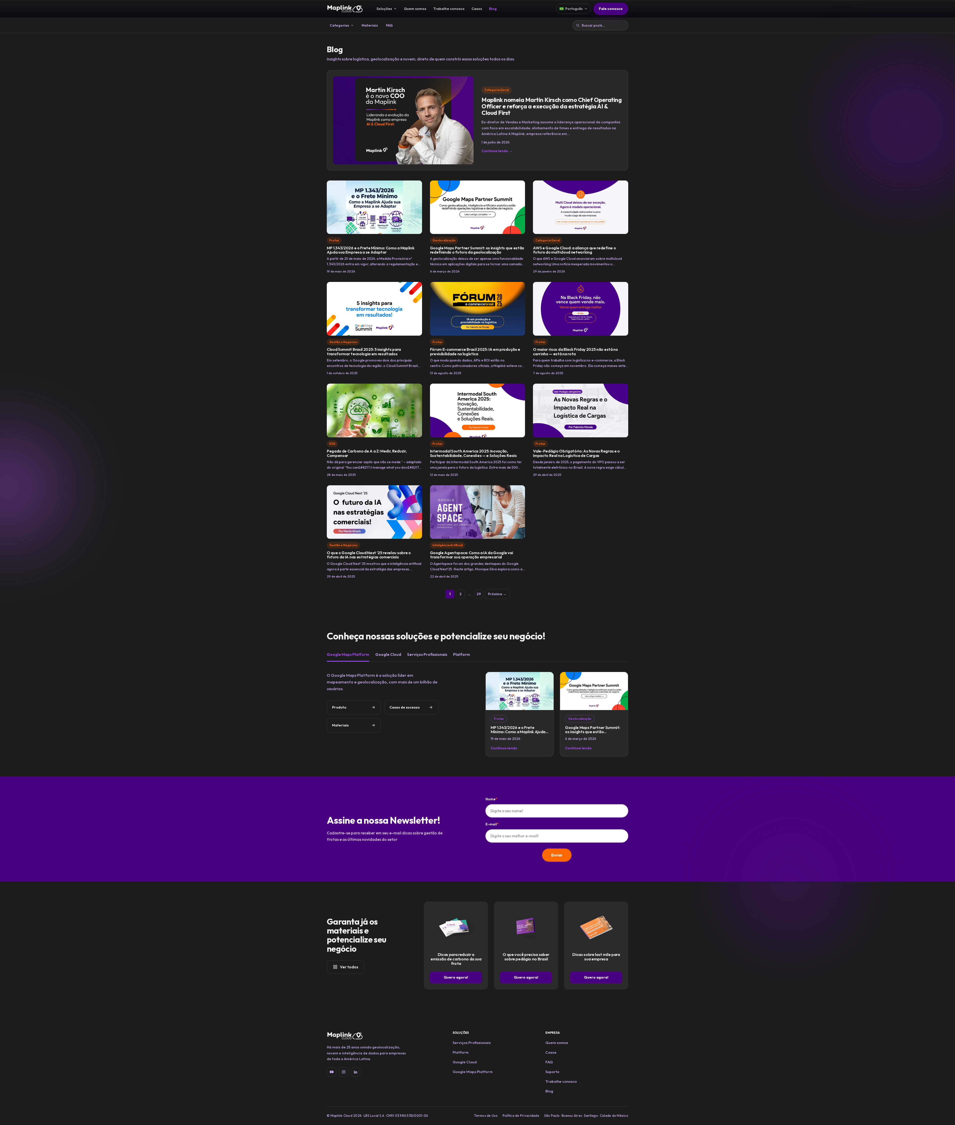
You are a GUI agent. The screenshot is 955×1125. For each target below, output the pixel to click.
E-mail (492, 824)
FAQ (389, 25)
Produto (339, 707)
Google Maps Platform (348, 654)
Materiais (370, 25)
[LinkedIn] (355, 1072)
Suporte (552, 1071)
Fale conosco (611, 8)
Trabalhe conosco (449, 8)
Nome (491, 799)
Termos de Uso (485, 1116)
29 (479, 594)
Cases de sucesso (404, 707)
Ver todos (349, 967)
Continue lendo (504, 748)
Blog (493, 8)
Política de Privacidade (521, 1116)
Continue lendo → (496, 151)
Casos (477, 8)
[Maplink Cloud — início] (345, 8)
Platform (461, 654)
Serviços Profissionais (427, 654)
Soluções (384, 8)
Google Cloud (388, 654)
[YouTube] (331, 1072)
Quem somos (415, 8)
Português (574, 8)
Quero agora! (456, 977)
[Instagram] (343, 1072)
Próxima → (497, 594)
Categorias (339, 25)
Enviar (557, 855)
